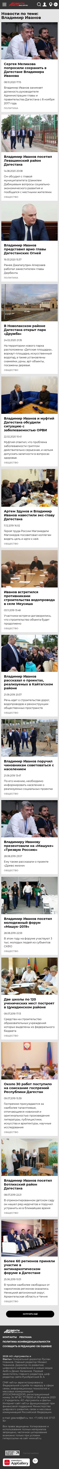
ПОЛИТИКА (11, 108)
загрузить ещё (30, 1314)
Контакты (10, 1337)
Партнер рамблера (31, 1453)
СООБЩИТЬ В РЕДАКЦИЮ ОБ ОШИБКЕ (27, 1346)
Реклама (25, 1337)
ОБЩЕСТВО (11, 197)
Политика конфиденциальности (26, 1341)
